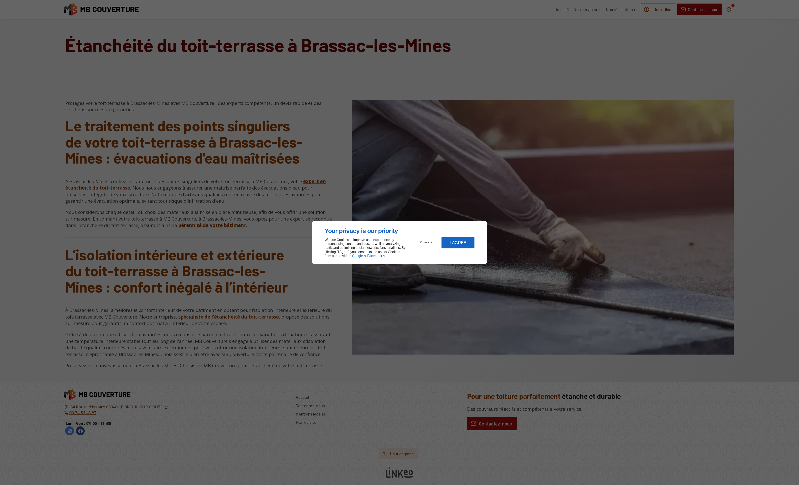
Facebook (374, 256)
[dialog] (399, 242)
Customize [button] (426, 242)
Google (357, 256)
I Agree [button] (458, 242)
